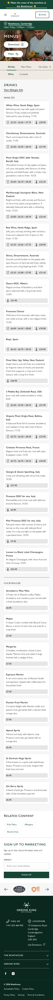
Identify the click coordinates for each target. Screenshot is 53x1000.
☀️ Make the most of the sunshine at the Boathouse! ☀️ (26, 4)
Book (42, 15)
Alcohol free (12, 831)
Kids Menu (12, 824)
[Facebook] (5, 973)
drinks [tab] (11, 66)
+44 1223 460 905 (14, 925)
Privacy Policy (9, 995)
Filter (11, 53)
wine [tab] (11, 74)
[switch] (45, 504)
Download (13, 44)
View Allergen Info (13, 89)
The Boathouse (13, 955)
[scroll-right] (50, 67)
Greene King (12, 964)
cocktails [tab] (23, 74)
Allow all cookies (26, 543)
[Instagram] (13, 973)
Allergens (29, 824)
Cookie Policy (28, 989)
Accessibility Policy (11, 989)
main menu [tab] (26, 66)
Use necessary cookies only (26, 553)
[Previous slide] (6, 889)
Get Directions (35, 944)
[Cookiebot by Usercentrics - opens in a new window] (37, 444)
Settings (39, 534)
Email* (8, 860)
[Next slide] (46, 889)
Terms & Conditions (36, 995)
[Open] (5, 15)
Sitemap (21, 995)
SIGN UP (26, 875)
